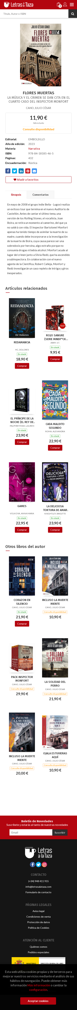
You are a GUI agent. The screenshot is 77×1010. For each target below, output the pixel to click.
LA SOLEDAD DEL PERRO (55, 683)
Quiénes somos (38, 946)
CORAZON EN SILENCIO (22, 601)
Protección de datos (38, 922)
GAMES (22, 506)
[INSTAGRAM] (44, 864)
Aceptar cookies (38, 1000)
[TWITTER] (38, 864)
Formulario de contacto (38, 892)
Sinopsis (16, 194)
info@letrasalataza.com (38, 886)
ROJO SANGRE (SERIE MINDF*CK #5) (55, 337)
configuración (38, 990)
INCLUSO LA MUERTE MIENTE (55, 601)
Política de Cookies (38, 927)
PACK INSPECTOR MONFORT (22, 678)
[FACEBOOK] (32, 864)
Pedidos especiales (38, 952)
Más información (38, 985)
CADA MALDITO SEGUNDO (55, 425)
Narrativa (34, 148)
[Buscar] (72, 13)
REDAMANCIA (22, 342)
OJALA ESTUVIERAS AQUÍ (55, 755)
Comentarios (40, 194)
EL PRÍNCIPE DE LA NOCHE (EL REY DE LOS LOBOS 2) (21, 420)
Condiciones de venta (38, 916)
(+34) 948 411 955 (38, 881)
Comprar (22, 365)
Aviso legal (38, 911)
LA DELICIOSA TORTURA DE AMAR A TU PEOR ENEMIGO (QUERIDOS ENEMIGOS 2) (55, 508)
